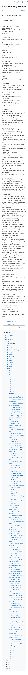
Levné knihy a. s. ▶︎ (18, 327)
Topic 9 (11, 389)
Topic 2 (11, 375)
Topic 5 (11, 381)
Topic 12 (11, 648)
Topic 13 (11, 650)
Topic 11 (19, 10)
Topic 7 (11, 385)
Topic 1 (11, 373)
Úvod (10, 371)
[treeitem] (14, 502)
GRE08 (15, 10)
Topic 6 (11, 383)
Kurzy (7, 10)
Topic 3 (11, 377)
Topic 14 (11, 652)
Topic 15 (11, 654)
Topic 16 (11, 656)
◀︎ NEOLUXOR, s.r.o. (10, 321)
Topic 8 (11, 387)
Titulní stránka (3, 10)
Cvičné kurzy (11, 10)
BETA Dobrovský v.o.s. (24, 10)
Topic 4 (11, 379)
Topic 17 (11, 658)
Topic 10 (11, 391)
